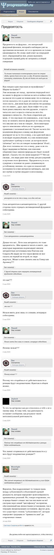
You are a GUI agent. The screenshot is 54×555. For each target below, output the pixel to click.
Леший (14, 35)
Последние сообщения (10, 15)
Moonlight (15, 467)
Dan (13, 184)
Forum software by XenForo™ (11, 550)
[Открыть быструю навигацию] (51, 21)
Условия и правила (46, 550)
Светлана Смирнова (11, 525)
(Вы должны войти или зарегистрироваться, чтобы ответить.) (31, 534)
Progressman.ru (9, 11)
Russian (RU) (15, 547)
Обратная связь (39, 547)
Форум (21, 12)
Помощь (50, 547)
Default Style (5, 547)
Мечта (22, 525)
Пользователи (33, 11)
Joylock (14, 399)
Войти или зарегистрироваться (39, 2)
